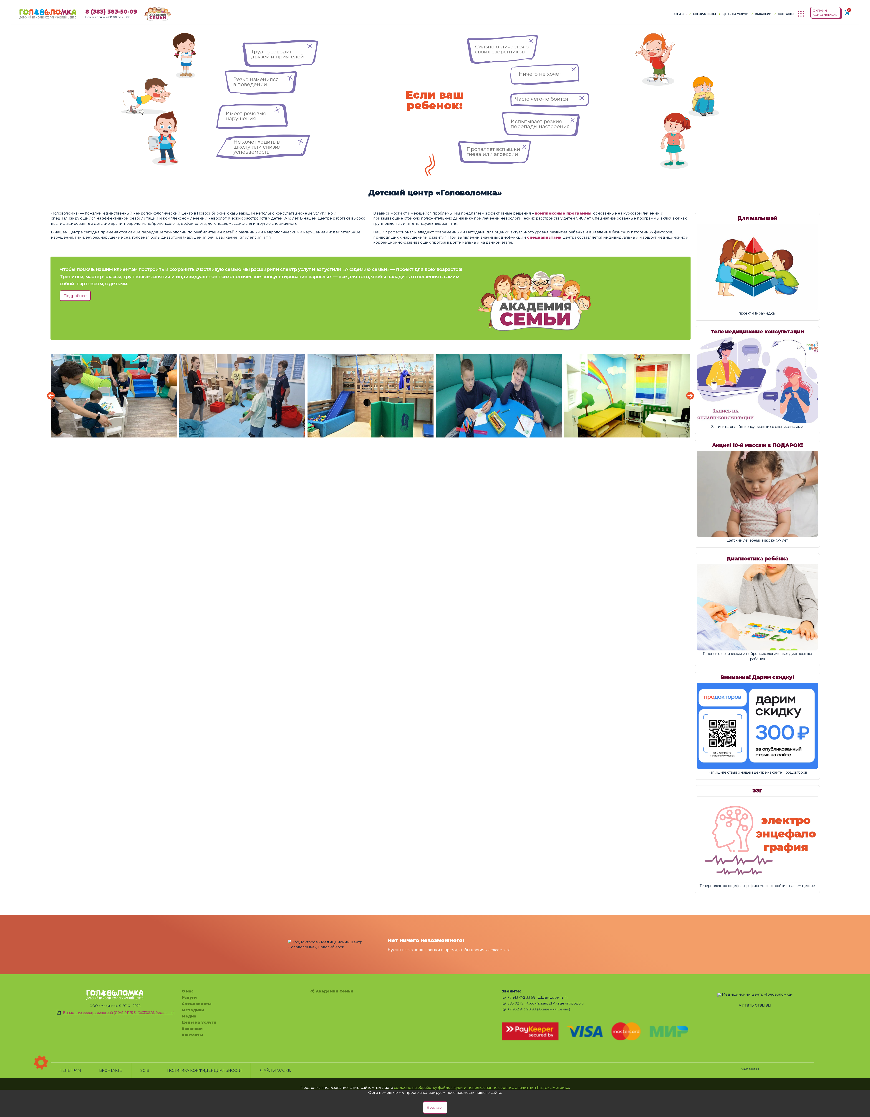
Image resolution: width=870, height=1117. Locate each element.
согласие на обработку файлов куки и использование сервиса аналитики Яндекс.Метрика (481, 1087)
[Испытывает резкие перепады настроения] (541, 114)
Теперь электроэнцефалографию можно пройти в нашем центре (757, 886)
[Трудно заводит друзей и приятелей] (280, 42)
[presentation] (51, 396)
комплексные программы (563, 213)
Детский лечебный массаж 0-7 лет (757, 540)
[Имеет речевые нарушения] (252, 106)
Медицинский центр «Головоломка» (757, 994)
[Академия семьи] (157, 13)
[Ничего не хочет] (544, 66)
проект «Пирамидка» (757, 313)
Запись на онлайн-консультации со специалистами (757, 427)
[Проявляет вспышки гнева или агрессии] (494, 142)
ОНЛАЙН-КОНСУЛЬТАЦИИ (825, 12)
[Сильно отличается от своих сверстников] (502, 37)
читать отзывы (755, 1005)
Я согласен (435, 1107)
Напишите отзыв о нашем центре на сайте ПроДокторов (757, 772)
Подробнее (75, 295)
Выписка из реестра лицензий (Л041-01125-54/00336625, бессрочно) (118, 1013)
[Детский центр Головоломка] (47, 12)
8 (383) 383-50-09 (111, 11)
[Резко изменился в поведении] (261, 72)
